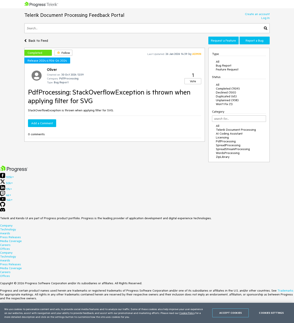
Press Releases (10, 237)
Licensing (222, 137)
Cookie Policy (187, 313)
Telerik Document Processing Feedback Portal (74, 15)
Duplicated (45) (226, 96)
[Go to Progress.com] (14, 171)
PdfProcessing (226, 141)
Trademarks (285, 290)
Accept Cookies (230, 312)
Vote (193, 81)
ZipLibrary (222, 157)
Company (6, 225)
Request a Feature (223, 40)
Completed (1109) (228, 88)
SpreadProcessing (228, 145)
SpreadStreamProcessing (233, 149)
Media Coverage (11, 241)
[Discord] (2, 211)
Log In (265, 18)
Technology (8, 229)
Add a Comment (42, 123)
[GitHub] (2, 206)
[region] (147, 313)
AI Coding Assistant (229, 133)
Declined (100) (226, 92)
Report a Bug (254, 40)
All (217, 62)
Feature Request (227, 69)
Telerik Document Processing (236, 130)
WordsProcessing (228, 153)
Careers (5, 245)
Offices (5, 249)
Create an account (257, 14)
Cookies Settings (271, 312)
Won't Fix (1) (224, 104)
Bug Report (223, 65)
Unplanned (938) (227, 100)
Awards (5, 233)
